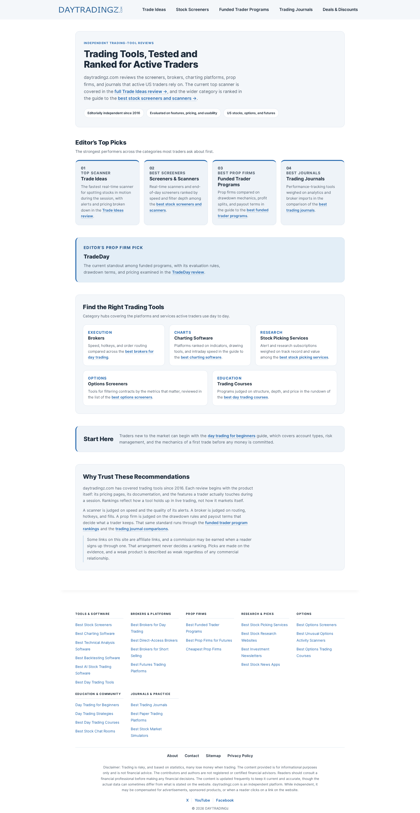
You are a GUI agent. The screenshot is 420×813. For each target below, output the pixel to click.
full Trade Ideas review (140, 91)
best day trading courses (246, 397)
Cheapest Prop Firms (203, 649)
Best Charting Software (95, 633)
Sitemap (213, 755)
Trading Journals (296, 9)
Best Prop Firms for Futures (209, 640)
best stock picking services (304, 357)
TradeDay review (188, 272)
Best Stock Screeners (93, 625)
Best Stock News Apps (260, 664)
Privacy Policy (240, 755)
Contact (192, 755)
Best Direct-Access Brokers (154, 640)
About (172, 755)
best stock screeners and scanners (157, 98)
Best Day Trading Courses (97, 722)
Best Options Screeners (317, 625)
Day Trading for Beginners (97, 705)
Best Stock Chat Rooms (95, 731)
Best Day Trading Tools (94, 682)
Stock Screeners (192, 9)
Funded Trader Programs (244, 9)
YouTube (202, 800)
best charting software (201, 357)
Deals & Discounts (340, 9)
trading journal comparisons (141, 528)
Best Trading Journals (149, 705)
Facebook (225, 800)
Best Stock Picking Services (264, 625)
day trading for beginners (231, 435)
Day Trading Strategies (94, 713)
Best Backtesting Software (97, 658)
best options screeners (132, 397)
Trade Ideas (154, 9)
